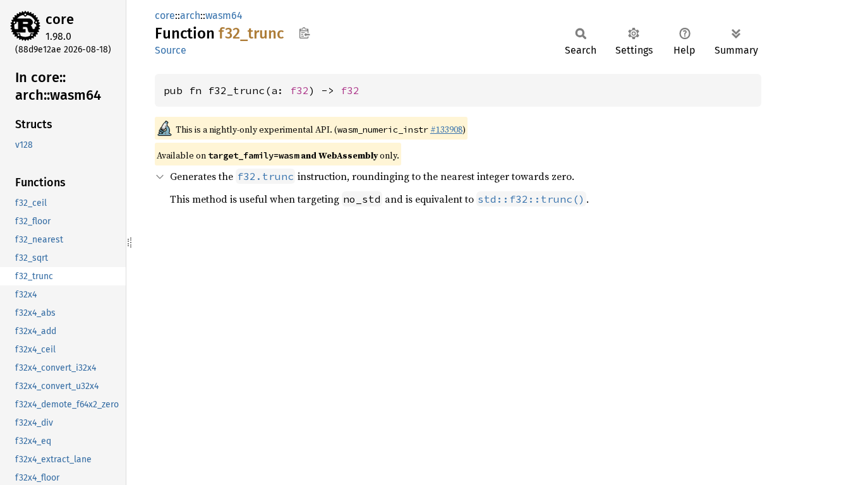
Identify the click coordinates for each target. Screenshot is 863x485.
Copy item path (304, 33)
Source (170, 50)
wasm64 (224, 15)
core (59, 19)
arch (190, 15)
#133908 (446, 129)
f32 (299, 90)
